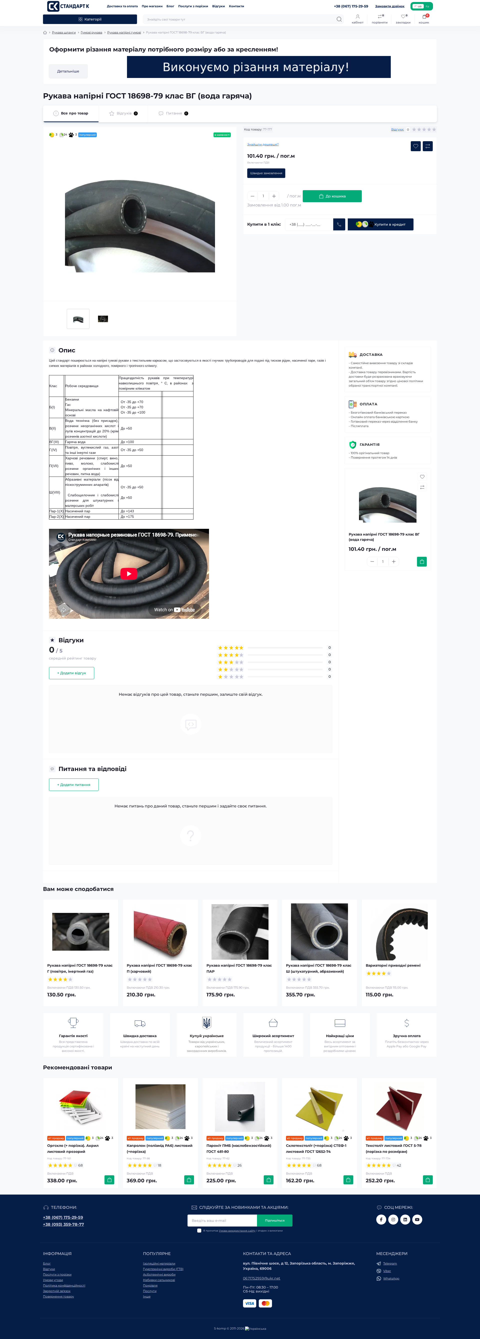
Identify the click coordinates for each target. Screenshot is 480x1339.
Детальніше (68, 71)
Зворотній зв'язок (56, 1291)
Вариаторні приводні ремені (393, 965)
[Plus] (274, 196)
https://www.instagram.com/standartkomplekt (393, 1220)
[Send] (339, 224)
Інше (146, 1296)
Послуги (149, 1291)
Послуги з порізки (193, 6)
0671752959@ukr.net (261, 1278)
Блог (170, 6)
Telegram (390, 1263)
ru (427, 6)
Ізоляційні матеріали (159, 1263)
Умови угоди (53, 1280)
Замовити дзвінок (389, 6)
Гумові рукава (91, 32)
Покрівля (150, 1285)
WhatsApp (391, 1278)
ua (420, 6)
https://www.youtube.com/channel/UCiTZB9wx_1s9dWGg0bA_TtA (417, 1220)
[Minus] (253, 196)
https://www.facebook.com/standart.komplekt (381, 1220)
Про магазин (152, 6)
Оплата (369, 404)
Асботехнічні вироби (159, 1274)
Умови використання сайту (237, 1230)
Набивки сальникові (159, 1280)
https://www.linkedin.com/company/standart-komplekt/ (405, 1220)
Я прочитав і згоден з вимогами (243, 1230)
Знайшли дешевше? (263, 144)
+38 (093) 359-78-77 (63, 1224)
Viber (387, 1271)
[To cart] (422, 562)
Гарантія (370, 444)
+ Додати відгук (71, 673)
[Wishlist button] (416, 146)
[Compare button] (428, 146)
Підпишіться (274, 1220)
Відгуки (218, 6)
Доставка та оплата (122, 6)
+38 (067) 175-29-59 (63, 1217)
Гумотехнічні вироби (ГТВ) (163, 1269)
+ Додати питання (73, 784)
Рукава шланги (64, 32)
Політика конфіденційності (64, 1285)
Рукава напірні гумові (124, 32)
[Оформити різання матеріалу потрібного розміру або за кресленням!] (259, 67)
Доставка (371, 354)
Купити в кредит (390, 224)
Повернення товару (58, 1296)
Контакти (236, 6)
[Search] (339, 19)
